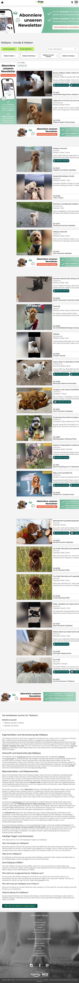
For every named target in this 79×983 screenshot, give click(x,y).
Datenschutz (39, 953)
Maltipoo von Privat (11, 726)
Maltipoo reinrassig (69, 56)
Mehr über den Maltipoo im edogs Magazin (19, 906)
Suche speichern (26, 49)
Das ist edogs (39, 943)
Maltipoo (22, 66)
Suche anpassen (9, 49)
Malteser (62, 757)
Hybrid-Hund (16, 802)
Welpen (39, 927)
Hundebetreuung (39, 922)
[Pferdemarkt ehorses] (35, 975)
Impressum (39, 951)
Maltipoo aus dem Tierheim (50, 55)
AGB (39, 948)
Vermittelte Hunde (39, 932)
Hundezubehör (39, 925)
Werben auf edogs (39, 956)
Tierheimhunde (39, 930)
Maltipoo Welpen (10, 56)
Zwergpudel (9, 758)
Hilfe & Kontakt (39, 946)
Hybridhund (21, 757)
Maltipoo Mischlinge (29, 56)
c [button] (18, 84)
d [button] (50, 84)
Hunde (39, 920)
